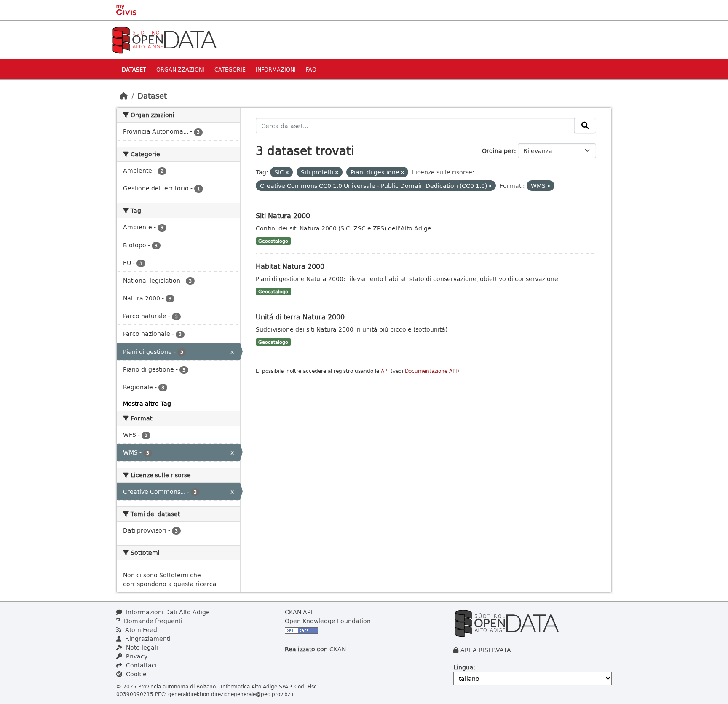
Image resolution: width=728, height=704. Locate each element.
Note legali (141, 647)
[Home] (124, 95)
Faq (311, 69)
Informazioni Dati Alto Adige (167, 612)
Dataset (134, 69)
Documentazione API (431, 371)
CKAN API (298, 612)
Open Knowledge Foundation (328, 620)
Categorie (230, 69)
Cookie (135, 673)
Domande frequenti (152, 620)
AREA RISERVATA (485, 649)
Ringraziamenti (147, 638)
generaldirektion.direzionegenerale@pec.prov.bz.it (231, 694)
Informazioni (276, 69)
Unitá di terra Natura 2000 (300, 316)
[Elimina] (287, 172)
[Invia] (585, 125)
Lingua (463, 667)
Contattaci (140, 665)
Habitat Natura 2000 (290, 266)
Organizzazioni (180, 69)
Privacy (135, 656)
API (385, 371)
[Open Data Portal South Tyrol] (164, 39)
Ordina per (498, 150)
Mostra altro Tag (147, 403)
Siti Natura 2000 (283, 215)
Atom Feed (140, 629)
